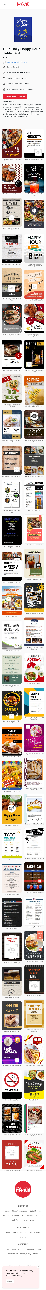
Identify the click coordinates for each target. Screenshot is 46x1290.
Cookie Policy (16, 1275)
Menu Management (19, 1211)
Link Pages (16, 1220)
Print (8, 1232)
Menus (7, 1211)
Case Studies (17, 1232)
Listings (6, 1215)
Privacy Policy (25, 1254)
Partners (30, 1249)
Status (35, 1254)
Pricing (6, 1249)
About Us (15, 1249)
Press (23, 1249)
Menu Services (28, 1220)
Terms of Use (13, 1254)
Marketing (15, 1215)
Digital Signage (35, 1211)
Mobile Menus (27, 1215)
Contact (39, 1249)
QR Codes (39, 1215)
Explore (23, 1237)
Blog (26, 1232)
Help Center (35, 1232)
